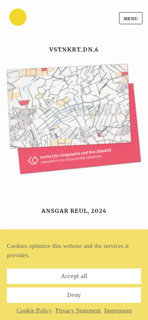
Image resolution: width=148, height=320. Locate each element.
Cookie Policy (34, 310)
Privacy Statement (78, 310)
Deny (74, 295)
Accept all (74, 276)
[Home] (35, 18)
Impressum (118, 310)
